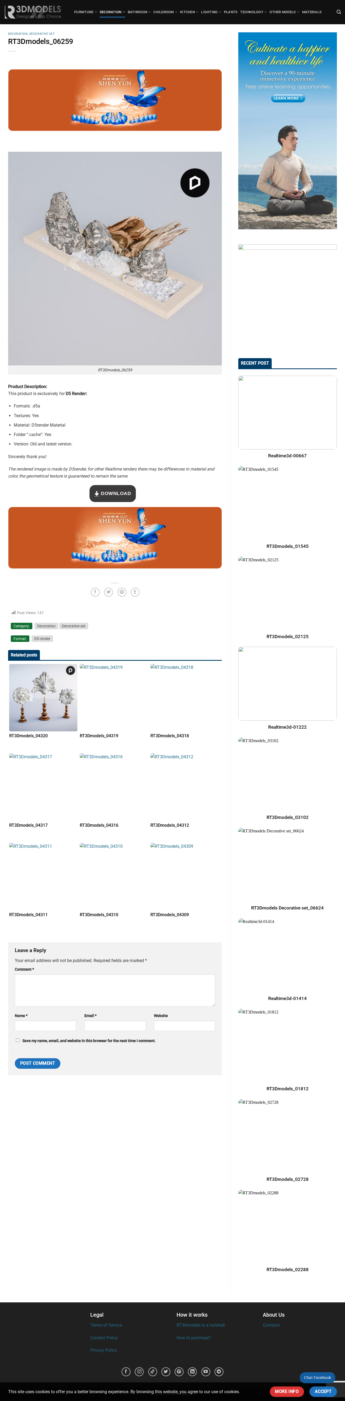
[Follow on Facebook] (126, 1371)
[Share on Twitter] (108, 592)
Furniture (83, 12)
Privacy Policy (103, 1350)
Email (90, 1015)
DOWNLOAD (115, 493)
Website (161, 1015)
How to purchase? (194, 1337)
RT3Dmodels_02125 (288, 636)
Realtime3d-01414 (287, 998)
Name (21, 1015)
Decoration (111, 12)
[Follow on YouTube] (205, 1371)
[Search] (339, 12)
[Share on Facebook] (95, 592)
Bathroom (137, 12)
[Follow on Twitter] (165, 1371)
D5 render (42, 638)
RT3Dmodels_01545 (288, 546)
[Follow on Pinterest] (179, 1371)
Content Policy (104, 1337)
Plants (231, 12)
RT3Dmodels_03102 (288, 817)
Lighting (209, 12)
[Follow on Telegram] (219, 1371)
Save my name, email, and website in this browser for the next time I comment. (89, 1041)
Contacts (271, 1325)
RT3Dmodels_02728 (288, 1179)
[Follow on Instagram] (139, 1371)
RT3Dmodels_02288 (288, 1269)
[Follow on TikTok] (152, 1371)
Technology (251, 12)
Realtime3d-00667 (287, 455)
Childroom (163, 12)
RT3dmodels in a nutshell (201, 1325)
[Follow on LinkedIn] (192, 1371)
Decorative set (42, 34)
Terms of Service (106, 1325)
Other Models (283, 12)
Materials (312, 12)
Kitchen (187, 12)
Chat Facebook (317, 1377)
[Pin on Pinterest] (122, 592)
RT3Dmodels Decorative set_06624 (287, 908)
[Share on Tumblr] (135, 592)
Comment (24, 969)
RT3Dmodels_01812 (288, 1088)
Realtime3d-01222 (287, 727)
